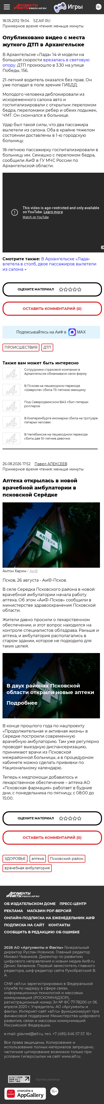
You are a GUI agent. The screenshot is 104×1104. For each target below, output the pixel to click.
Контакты (59, 925)
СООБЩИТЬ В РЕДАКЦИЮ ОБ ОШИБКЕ (42, 932)
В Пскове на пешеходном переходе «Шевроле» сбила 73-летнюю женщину (55, 388)
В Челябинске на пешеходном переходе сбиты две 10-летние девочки (56, 436)
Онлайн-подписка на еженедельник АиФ (49, 918)
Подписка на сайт (24, 925)
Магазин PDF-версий (49, 911)
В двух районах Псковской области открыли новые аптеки (50, 689)
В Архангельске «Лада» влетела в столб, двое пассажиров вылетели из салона (49, 264)
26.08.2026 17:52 (17, 464)
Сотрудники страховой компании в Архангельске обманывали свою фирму (55, 372)
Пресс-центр (73, 903)
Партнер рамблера (48, 1079)
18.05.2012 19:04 (16, 20)
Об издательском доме (30, 903)
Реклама (13, 911)
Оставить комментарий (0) (52, 308)
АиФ (34, 571)
